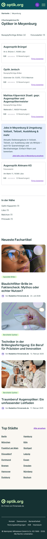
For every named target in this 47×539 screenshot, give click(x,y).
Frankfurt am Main (9, 448)
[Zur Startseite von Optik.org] (12, 5)
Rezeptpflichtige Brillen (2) (13, 35)
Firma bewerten (37, 59)
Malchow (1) (7, 214)
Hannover (5, 471)
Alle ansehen (40, 428)
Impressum (37, 525)
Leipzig (27, 454)
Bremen (5, 465)
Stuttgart (28, 448)
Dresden (27, 465)
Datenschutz (22, 521)
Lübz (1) (5, 210)
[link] (23, 53)
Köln (26, 442)
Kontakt (12, 521)
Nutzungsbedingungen (16, 525)
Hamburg (28, 436)
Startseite (5, 13)
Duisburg (5, 477)
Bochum (27, 477)
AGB (29, 525)
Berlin (4, 436)
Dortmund (6, 460)
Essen (26, 460)
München (5, 442)
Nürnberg (28, 471)
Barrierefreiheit (34, 521)
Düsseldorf (6, 454)
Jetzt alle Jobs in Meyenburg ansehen (28, 156)
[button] (37, 5)
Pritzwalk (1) (7, 219)
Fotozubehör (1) (38, 35)
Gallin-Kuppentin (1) (10, 206)
